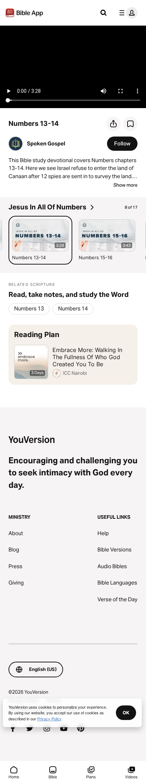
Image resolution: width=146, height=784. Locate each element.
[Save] (130, 124)
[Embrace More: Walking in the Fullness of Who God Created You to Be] (73, 355)
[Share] (113, 124)
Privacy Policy (49, 718)
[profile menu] (126, 13)
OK (126, 712)
